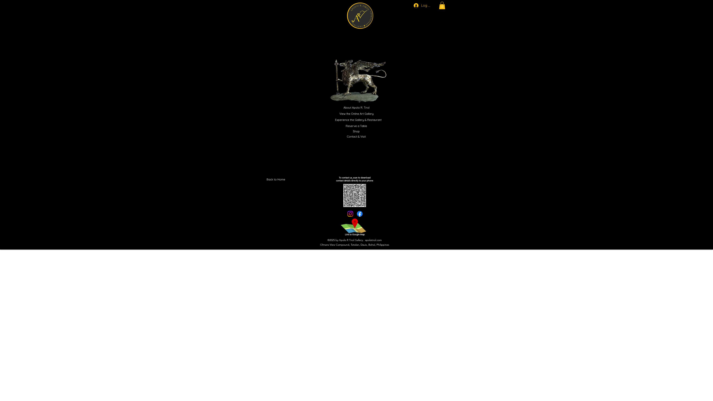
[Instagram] (350, 214)
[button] (442, 5)
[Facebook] (360, 214)
